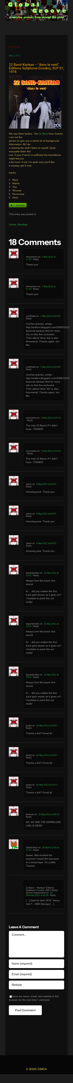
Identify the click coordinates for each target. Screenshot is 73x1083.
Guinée (12, 224)
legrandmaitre (32, 573)
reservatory (31, 418)
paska (29, 725)
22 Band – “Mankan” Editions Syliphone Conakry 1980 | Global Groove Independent (42, 890)
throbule (30, 814)
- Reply (35, 259)
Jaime (29, 484)
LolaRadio (31, 316)
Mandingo (22, 224)
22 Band (43, 133)
